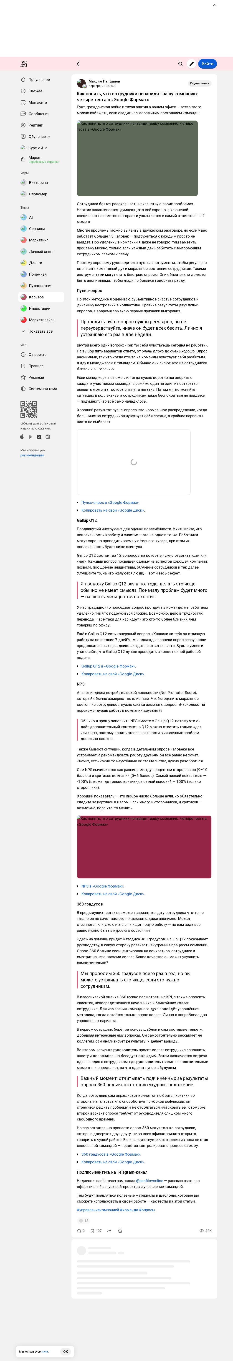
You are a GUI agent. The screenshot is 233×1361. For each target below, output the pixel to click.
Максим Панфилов (104, 81)
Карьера (95, 86)
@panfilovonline (149, 1180)
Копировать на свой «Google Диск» (112, 510)
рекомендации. (32, 455)
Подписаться (199, 83)
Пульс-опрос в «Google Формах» (110, 502)
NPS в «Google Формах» (102, 886)
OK (65, 1352)
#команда (129, 1210)
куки (45, 1351)
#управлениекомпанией (98, 1210)
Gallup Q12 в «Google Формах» (108, 666)
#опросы (147, 1210)
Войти (207, 64)
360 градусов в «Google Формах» (110, 1154)
